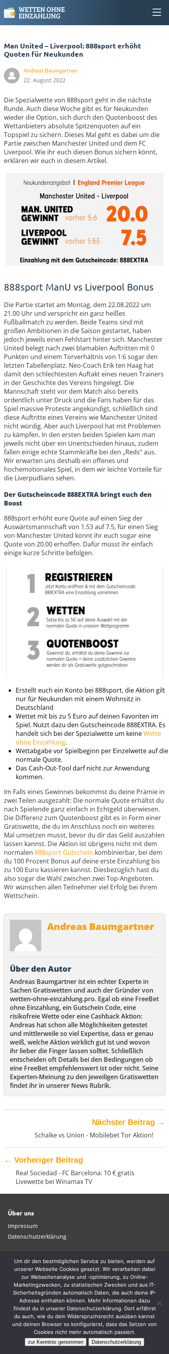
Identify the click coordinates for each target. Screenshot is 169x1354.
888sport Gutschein (64, 852)
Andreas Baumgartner (100, 926)
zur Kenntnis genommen (55, 1342)
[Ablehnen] (159, 1303)
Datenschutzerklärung (37, 1236)
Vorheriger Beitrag (43, 1160)
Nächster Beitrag (128, 1122)
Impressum (23, 1226)
